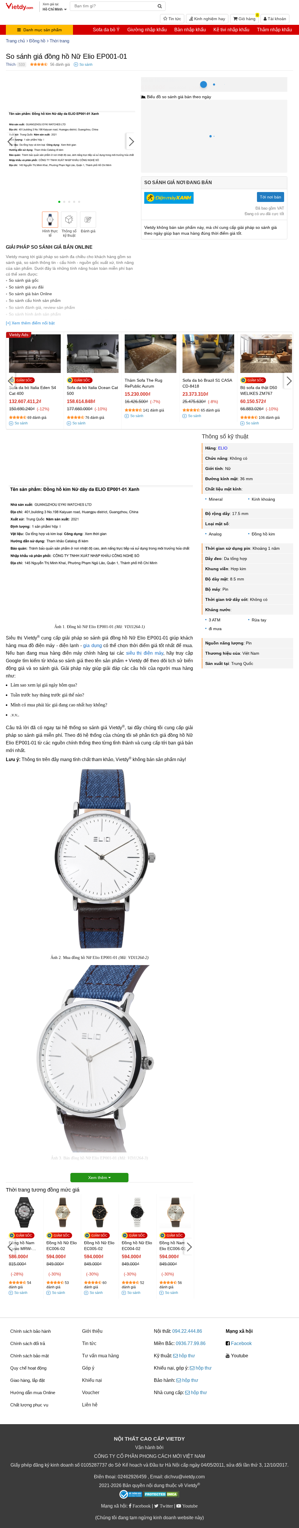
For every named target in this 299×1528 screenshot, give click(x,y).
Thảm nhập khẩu (274, 29)
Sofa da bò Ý (106, 29)
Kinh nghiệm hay (209, 18)
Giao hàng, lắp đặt (27, 1380)
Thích (10, 64)
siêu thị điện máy (144, 653)
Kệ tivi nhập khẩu (231, 29)
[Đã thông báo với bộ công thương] (130, 1494)
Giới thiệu (92, 1331)
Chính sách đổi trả (27, 1343)
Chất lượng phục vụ (29, 1404)
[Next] (130, 141)
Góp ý (88, 1367)
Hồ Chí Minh (167, 80)
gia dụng (92, 645)
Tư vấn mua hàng (100, 1355)
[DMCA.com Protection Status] (161, 1495)
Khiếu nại (92, 1380)
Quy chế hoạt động (28, 1367)
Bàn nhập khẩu (190, 29)
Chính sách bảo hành (30, 1331)
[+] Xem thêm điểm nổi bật (30, 323)
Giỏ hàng (247, 17)
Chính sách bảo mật (29, 1355)
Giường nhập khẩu (147, 29)
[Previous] (10, 141)
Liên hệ (90, 1404)
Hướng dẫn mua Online (32, 1392)
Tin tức (174, 18)
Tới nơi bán (270, 197)
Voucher (90, 1392)
